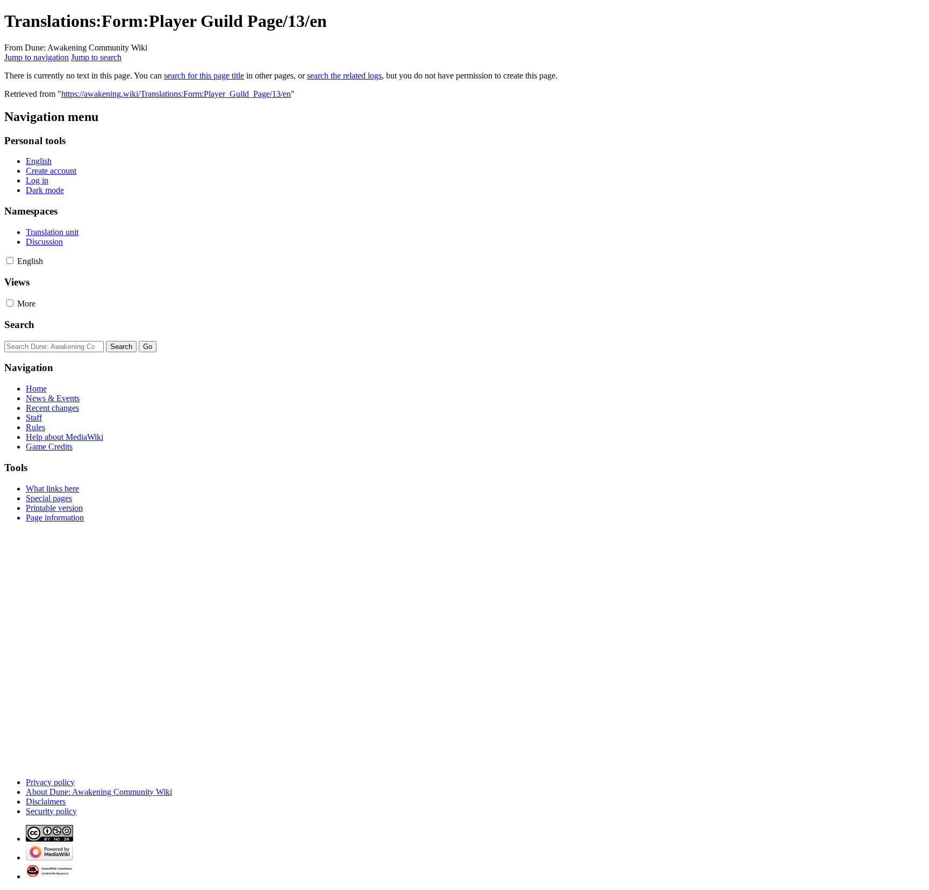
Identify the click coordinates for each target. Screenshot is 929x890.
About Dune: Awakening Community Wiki (99, 791)
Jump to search (96, 57)
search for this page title (204, 75)
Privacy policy (50, 782)
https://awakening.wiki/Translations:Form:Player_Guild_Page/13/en (176, 93)
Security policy (51, 811)
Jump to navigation (36, 57)
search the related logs (344, 75)
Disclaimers (46, 801)
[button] (9, 260)
